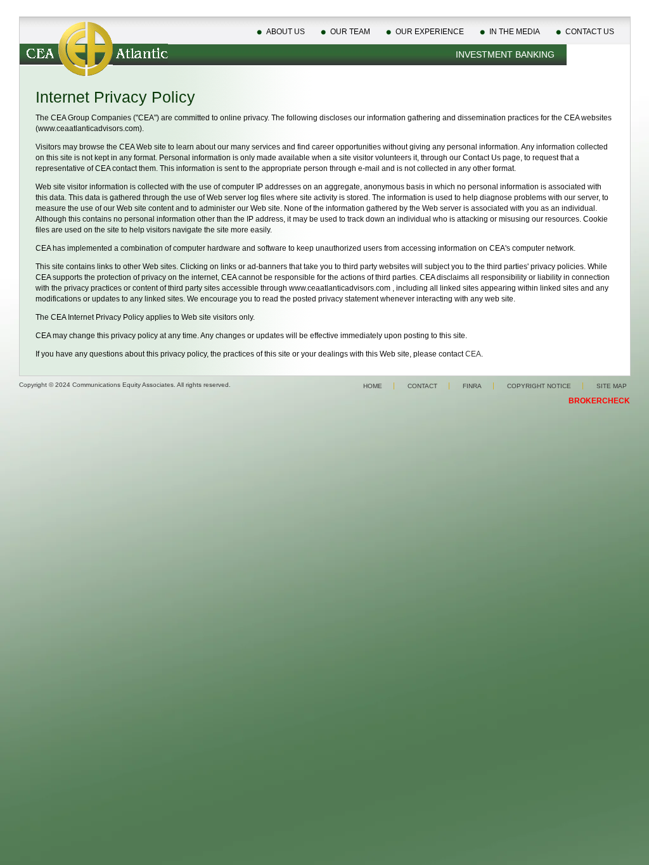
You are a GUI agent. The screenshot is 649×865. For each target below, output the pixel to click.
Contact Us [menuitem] (589, 31)
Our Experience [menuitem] (429, 31)
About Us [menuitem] (285, 31)
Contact (422, 385)
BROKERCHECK (599, 400)
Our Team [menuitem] (350, 31)
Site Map (611, 385)
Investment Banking (505, 54)
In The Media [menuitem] (514, 31)
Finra (472, 385)
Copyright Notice (539, 385)
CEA (473, 354)
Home (372, 385)
